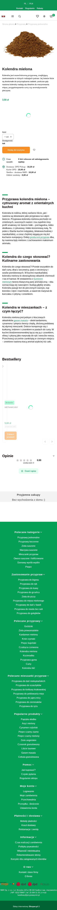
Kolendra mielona (28, 651)
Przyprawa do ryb (28, 584)
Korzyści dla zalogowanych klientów (28, 859)
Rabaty (40, 8)
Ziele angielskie (28, 740)
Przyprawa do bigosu (28, 580)
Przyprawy (21, 24)
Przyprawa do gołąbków (28, 613)
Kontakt (19, 8)
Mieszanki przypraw (28, 554)
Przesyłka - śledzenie (28, 804)
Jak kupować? (28, 770)
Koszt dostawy (28, 825)
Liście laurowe (28, 748)
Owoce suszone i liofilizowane (28, 558)
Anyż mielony (28, 723)
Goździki (28, 626)
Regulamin (30, 8)
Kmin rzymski (28, 639)
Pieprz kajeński (28, 643)
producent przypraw (39, 237)
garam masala (21, 320)
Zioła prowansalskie (28, 630)
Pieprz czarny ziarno (29, 732)
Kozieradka (28, 655)
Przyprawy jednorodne (38, 24)
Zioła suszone (28, 546)
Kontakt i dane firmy (28, 872)
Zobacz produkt (10, 435)
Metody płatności (28, 821)
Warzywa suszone (28, 550)
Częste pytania (28, 774)
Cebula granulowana (28, 757)
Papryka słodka (28, 719)
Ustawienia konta (28, 808)
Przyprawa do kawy (28, 588)
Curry (28, 664)
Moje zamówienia (28, 795)
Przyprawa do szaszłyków (28, 685)
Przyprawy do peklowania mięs (28, 694)
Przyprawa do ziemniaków (29, 702)
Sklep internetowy (25, 906)
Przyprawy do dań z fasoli (28, 605)
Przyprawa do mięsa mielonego (28, 601)
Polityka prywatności (28, 846)
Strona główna (8, 24)
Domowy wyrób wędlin (28, 562)
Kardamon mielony (28, 634)
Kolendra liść (28, 668)
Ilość (4, 132)
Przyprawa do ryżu (28, 706)
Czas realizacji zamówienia (28, 842)
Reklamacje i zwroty (28, 829)
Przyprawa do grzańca (29, 592)
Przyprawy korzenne (29, 541)
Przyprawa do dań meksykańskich (28, 681)
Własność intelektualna (28, 851)
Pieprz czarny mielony (28, 736)
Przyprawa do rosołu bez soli (28, 609)
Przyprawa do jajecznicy (29, 698)
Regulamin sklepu (28, 778)
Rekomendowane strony (29, 855)
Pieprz (28, 567)
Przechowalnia (28, 799)
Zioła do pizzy (28, 596)
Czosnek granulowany (29, 744)
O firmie (28, 876)
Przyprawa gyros (28, 660)
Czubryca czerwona (28, 647)
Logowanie (28, 791)
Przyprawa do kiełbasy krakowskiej (28, 689)
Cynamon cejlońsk (28, 727)
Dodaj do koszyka (16, 150)
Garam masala (28, 753)
